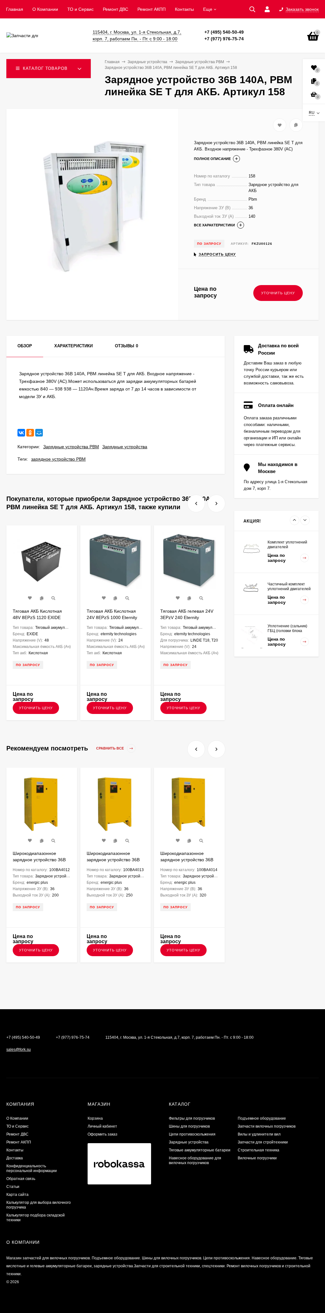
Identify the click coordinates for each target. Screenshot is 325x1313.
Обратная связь (20, 1178)
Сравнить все (110, 748)
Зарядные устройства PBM (71, 446)
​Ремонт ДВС (115, 9)
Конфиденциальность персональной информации (31, 1168)
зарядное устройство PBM (58, 459)
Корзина (95, 1118)
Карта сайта (17, 1194)
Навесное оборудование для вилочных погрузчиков (195, 1160)
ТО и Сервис (80, 9)
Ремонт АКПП (151, 9)
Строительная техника (258, 1150)
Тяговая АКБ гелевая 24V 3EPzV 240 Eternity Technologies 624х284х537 (187, 617)
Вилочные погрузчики (257, 1158)
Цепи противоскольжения (192, 1134)
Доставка (14, 1158)
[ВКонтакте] (21, 433)
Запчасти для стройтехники (263, 1142)
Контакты (184, 9)
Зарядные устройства (124, 446)
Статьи (12, 1186)
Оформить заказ (102, 1134)
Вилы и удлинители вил (259, 1134)
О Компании (45, 9)
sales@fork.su (18, 1049)
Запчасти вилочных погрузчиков (266, 1126)
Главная (14, 9)
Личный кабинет (102, 1126)
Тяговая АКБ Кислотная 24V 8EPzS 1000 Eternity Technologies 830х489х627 (114, 617)
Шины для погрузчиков (189, 1126)
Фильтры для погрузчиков (192, 1118)
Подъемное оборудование (262, 1118)
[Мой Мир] (39, 433)
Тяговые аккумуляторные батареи (199, 1150)
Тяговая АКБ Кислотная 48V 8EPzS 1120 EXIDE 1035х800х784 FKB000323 (40, 617)
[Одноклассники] (30, 433)
